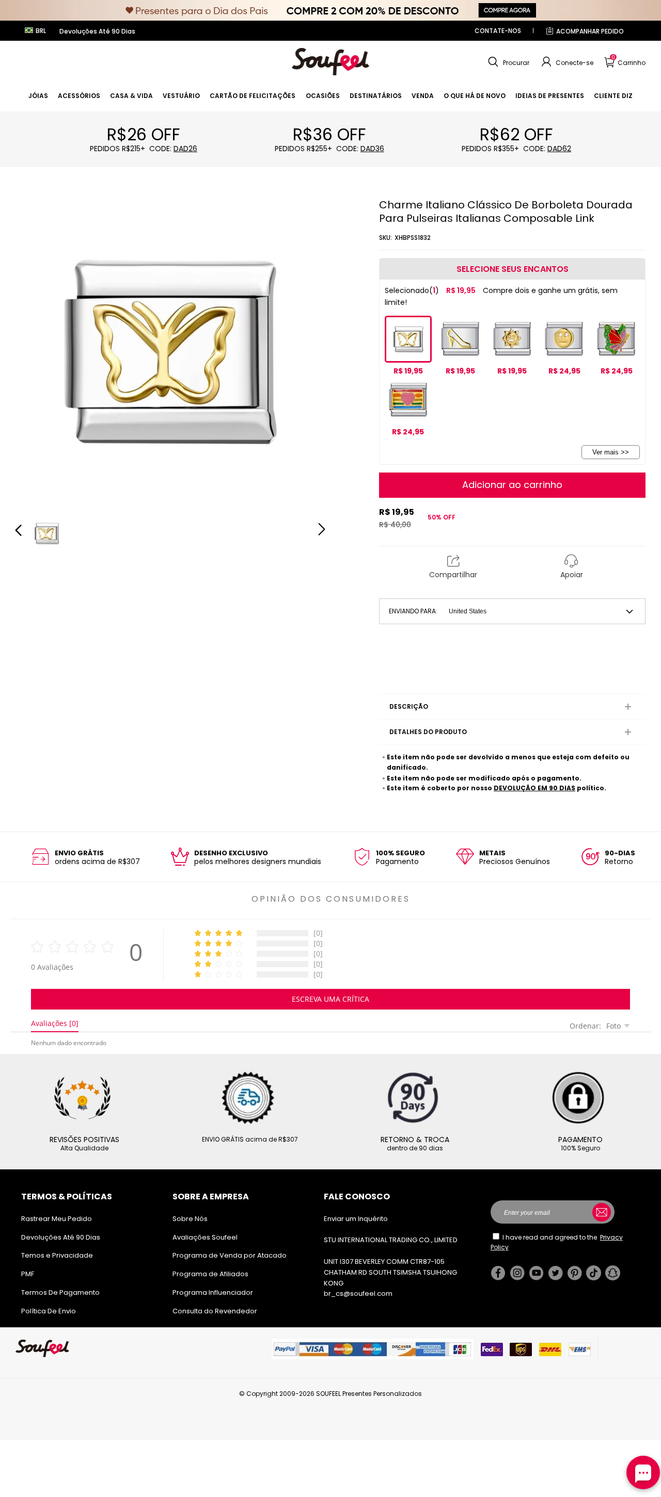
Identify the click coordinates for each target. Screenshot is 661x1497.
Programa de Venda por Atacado (229, 1255)
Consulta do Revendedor (214, 1311)
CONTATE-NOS (498, 30)
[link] (38, 96)
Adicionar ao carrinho (512, 484)
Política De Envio (48, 1311)
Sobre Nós (190, 1219)
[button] (507, 62)
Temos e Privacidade (57, 1255)
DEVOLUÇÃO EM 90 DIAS (534, 788)
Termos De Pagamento (60, 1292)
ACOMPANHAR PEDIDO (590, 31)
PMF (27, 1274)
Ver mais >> (610, 452)
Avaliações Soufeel (205, 1237)
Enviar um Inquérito (356, 1219)
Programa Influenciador (212, 1292)
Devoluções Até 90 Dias (60, 1237)
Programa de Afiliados (210, 1274)
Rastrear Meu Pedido (56, 1219)
